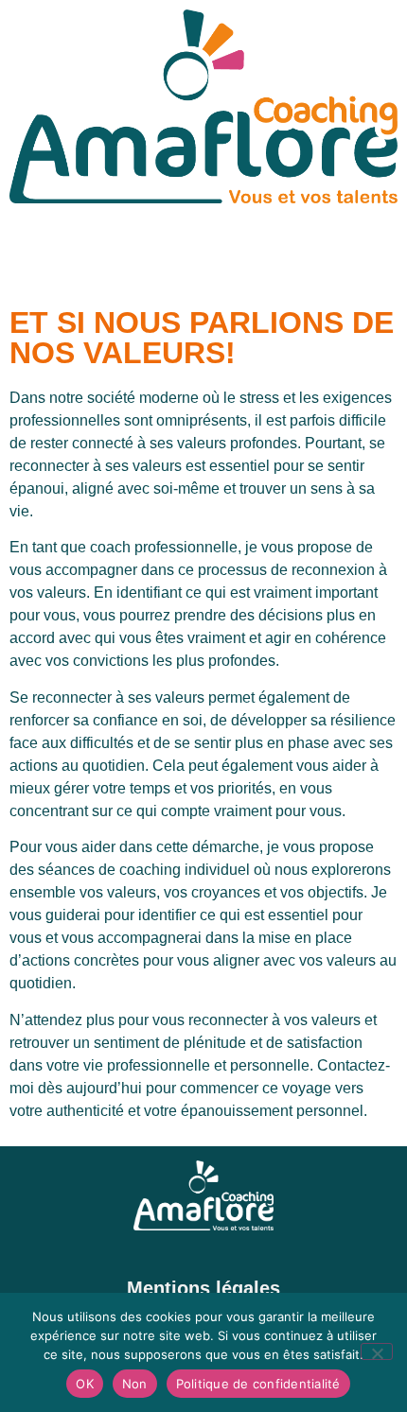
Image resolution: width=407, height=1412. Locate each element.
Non (135, 1383)
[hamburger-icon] (376, 258)
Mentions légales (203, 1288)
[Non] (377, 1351)
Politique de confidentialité (258, 1383)
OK (85, 1383)
